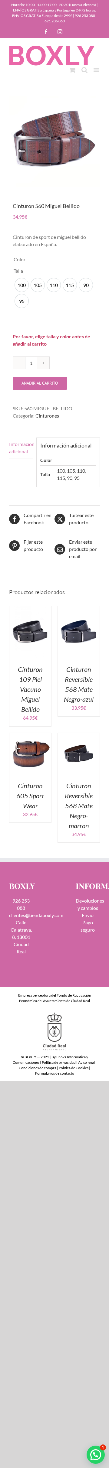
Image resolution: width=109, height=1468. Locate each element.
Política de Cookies (73, 1068)
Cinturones (47, 415)
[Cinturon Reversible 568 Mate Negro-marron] (79, 736)
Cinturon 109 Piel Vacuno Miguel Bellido (30, 689)
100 (61, 471)
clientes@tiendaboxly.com (36, 915)
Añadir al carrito (39, 383)
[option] (21, 285)
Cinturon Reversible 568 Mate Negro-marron (79, 806)
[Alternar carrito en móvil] (72, 70)
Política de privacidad (59, 1062)
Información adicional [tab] (21, 447)
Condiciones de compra (37, 1068)
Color (19, 259)
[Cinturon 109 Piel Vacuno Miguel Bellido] (30, 610)
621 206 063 (55, 21)
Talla (18, 271)
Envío (88, 915)
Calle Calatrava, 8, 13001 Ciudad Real (21, 937)
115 (61, 478)
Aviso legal (86, 1062)
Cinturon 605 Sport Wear (30, 796)
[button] (96, 1455)
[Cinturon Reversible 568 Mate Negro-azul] (79, 610)
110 (81, 471)
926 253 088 (85, 15)
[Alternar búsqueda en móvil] (84, 70)
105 (71, 471)
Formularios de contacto (54, 1073)
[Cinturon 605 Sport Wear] (30, 736)
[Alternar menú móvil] (97, 70)
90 (69, 478)
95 (77, 478)
